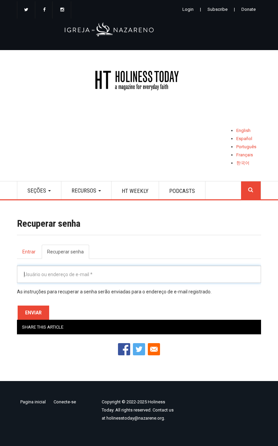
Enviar (33, 312)
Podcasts (182, 190)
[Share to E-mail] (154, 349)
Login (188, 9)
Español (244, 138)
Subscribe (217, 9)
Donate (248, 9)
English (243, 130)
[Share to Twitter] (139, 349)
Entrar (29, 251)
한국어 (243, 162)
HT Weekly (135, 190)
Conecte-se (65, 401)
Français (244, 154)
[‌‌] (26, 10)
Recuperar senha (68, 254)
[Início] (139, 81)
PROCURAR (251, 190)
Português (246, 146)
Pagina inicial (33, 401)
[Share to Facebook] (124, 349)
